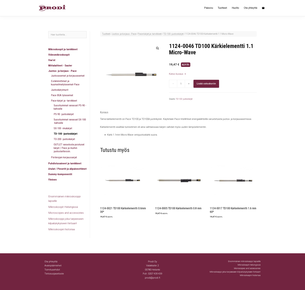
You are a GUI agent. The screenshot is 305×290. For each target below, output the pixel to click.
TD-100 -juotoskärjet (173, 34)
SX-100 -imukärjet (63, 128)
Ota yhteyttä (250, 7)
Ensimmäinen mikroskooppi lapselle (244, 261)
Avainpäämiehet (52, 265)
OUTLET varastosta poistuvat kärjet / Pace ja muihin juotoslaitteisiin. (69, 148)
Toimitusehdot (52, 269)
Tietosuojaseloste (54, 273)
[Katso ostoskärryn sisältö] (263, 8)
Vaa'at (51, 60)
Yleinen (52, 179)
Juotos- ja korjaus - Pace (124, 34)
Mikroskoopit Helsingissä (63, 206)
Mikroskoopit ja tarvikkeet (63, 49)
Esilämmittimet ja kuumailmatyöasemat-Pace (65, 82)
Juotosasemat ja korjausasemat (68, 75)
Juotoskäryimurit (59, 89)
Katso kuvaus (176, 73)
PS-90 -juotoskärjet (64, 114)
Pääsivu (208, 7)
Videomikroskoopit (59, 54)
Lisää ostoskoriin (206, 83)
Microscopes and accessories (66, 212)
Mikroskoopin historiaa (61, 229)
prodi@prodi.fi (152, 277)
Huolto (235, 7)
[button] (157, 48)
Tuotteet (222, 7)
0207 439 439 (155, 273)
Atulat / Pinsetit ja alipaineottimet (67, 168)
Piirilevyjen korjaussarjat (64, 157)
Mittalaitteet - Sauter (60, 65)
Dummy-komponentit (60, 174)
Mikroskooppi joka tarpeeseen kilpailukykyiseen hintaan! (235, 272)
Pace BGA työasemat (62, 95)
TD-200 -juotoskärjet (64, 139)
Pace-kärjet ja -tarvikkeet (150, 34)
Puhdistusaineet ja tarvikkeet (64, 163)
